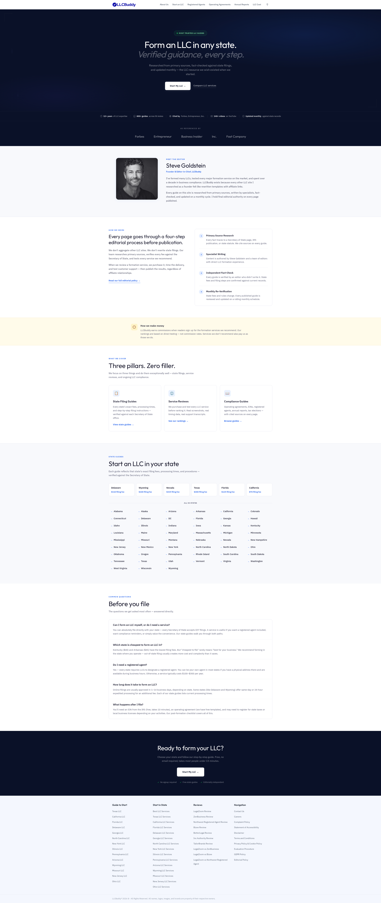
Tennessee (117, 561)
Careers (237, 816)
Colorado (254, 511)
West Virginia (119, 568)
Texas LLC (116, 811)
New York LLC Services (163, 849)
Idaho (115, 525)
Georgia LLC (117, 833)
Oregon (143, 554)
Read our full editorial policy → (124, 280)
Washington (255, 561)
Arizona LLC (117, 859)
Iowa (197, 525)
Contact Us (239, 811)
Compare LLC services (204, 85)
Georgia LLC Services (162, 838)
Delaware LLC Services (163, 833)
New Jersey (118, 547)
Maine (142, 532)
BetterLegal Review (202, 833)
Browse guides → (233, 420)
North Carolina (202, 547)
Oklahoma (117, 554)
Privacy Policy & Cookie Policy (248, 843)
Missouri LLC (118, 870)
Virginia (225, 561)
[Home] (124, 4)
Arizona (170, 511)
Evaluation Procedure (244, 849)
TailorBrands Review (203, 843)
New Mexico (145, 547)
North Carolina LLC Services (166, 843)
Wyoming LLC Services (163, 870)
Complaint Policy (242, 822)
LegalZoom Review (202, 811)
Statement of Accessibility (246, 827)
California (226, 511)
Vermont (198, 561)
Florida (198, 518)
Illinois (143, 525)
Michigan (226, 532)
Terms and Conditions (244, 838)
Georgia (225, 518)
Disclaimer (239, 833)
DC (168, 518)
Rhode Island (201, 554)
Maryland (171, 532)
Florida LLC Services (162, 827)
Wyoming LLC (118, 865)
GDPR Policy (240, 854)
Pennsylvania (173, 554)
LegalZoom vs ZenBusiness (206, 849)
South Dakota (256, 554)
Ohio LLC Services (161, 886)
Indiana (170, 525)
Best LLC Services (161, 811)
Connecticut (118, 518)
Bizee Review (199, 827)
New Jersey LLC (119, 876)
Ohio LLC (116, 881)
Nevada (225, 539)
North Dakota (228, 547)
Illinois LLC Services (162, 854)
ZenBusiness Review (203, 816)
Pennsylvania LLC (120, 854)
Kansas (225, 525)
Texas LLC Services (162, 816)
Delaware (144, 518)
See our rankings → (178, 420)
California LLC (118, 816)
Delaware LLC (118, 827)
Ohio (251, 547)
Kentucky (254, 525)
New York (171, 547)
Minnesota (254, 532)
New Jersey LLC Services (164, 881)
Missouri (144, 539)
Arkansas (199, 511)
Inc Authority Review (203, 838)
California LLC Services (163, 822)
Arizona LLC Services (162, 865)
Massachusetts (202, 532)
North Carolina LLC (121, 838)
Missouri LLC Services (163, 876)
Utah (169, 561)
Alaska (143, 511)
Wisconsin (145, 568)
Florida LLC (117, 822)
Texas (142, 561)
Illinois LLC (117, 849)
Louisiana (117, 532)
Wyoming (171, 568)
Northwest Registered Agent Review (210, 822)
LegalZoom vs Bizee (202, 854)
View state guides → (123, 424)
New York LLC (118, 843)
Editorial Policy (241, 859)
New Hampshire (257, 539)
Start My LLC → (178, 85)
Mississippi (118, 539)
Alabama (117, 511)
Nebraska (199, 539)
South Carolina (229, 554)
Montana (171, 539)
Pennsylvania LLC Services (165, 859)
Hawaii (253, 518)
